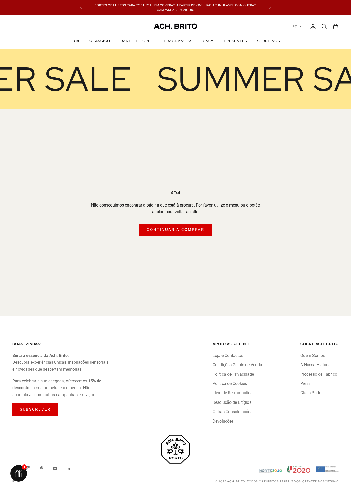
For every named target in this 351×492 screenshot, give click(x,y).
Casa (208, 41)
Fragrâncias (178, 41)
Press (305, 383)
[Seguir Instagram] (28, 468)
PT (295, 26)
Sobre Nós (268, 41)
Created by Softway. (320, 481)
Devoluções (223, 421)
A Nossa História (315, 364)
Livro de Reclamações (232, 392)
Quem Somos (312, 355)
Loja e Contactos (228, 355)
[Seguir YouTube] (55, 468)
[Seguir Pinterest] (41, 468)
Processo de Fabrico (318, 374)
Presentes (235, 41)
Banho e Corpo (137, 41)
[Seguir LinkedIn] (68, 468)
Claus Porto (310, 392)
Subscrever (35, 409)
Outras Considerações (232, 411)
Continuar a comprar (175, 229)
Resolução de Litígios (232, 402)
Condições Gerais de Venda (237, 364)
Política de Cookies (230, 383)
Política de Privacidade (233, 374)
